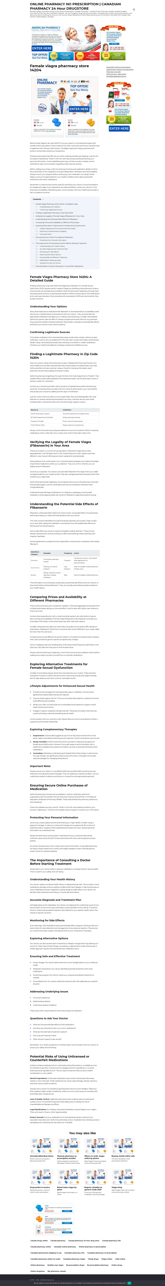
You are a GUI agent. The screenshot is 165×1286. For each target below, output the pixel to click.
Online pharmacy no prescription (92, 1247)
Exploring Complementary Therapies (53, 231)
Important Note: (46, 234)
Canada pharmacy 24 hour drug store (83, 1241)
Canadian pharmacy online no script (45, 1259)
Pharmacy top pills (113, 72)
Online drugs (116, 1265)
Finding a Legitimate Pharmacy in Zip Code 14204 (54, 213)
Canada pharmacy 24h (111, 1241)
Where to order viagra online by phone (94, 1157)
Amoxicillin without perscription (118, 67)
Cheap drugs (93, 1259)
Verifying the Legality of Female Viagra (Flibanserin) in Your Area (60, 216)
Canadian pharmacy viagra (74, 1259)
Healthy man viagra (55, 1265)
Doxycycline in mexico (40, 1187)
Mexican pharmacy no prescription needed (67, 1157)
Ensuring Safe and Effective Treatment (53, 257)
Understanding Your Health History (52, 246)
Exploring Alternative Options (50, 255)
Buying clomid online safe (123, 1156)
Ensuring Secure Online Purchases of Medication (54, 237)
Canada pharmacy (58, 1241)
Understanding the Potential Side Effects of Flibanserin (57, 219)
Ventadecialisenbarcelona (116, 76)
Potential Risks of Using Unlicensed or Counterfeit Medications (59, 266)
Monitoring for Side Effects (49, 252)
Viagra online (106, 1259)
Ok (129, 1283)
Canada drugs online (39, 1241)
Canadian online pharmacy (65, 1247)
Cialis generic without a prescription (119, 69)
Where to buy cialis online (116, 74)
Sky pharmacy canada (57, 1271)
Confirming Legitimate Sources (51, 210)
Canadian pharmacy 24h (74, 1253)
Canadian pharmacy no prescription (102, 1253)
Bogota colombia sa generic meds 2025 (93, 1188)
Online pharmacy (37, 1265)
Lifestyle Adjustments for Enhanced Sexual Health (57, 228)
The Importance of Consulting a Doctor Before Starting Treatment (61, 243)
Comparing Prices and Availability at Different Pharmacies (57, 222)
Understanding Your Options (50, 207)
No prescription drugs (75, 1265)
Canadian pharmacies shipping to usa (45, 1253)
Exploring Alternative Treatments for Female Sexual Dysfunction (60, 226)
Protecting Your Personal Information (53, 240)
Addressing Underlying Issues (50, 260)
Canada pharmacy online (40, 1247)
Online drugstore (37, 1271)
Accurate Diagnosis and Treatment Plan (54, 249)
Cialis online (120, 1259)
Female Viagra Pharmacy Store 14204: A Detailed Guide (57, 204)
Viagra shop (117, 1187)
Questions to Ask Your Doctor (50, 263)
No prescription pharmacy (98, 1265)
